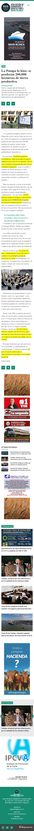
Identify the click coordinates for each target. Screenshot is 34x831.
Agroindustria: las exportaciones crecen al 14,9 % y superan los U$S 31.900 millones (20, 453)
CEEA (3, 66)
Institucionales (7, 703)
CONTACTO (17, 807)
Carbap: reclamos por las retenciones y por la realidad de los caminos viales (21, 459)
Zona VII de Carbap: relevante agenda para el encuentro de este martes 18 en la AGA (20, 470)
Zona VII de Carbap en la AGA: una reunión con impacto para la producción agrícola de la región (20, 464)
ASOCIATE (17, 812)
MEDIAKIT (17, 817)
